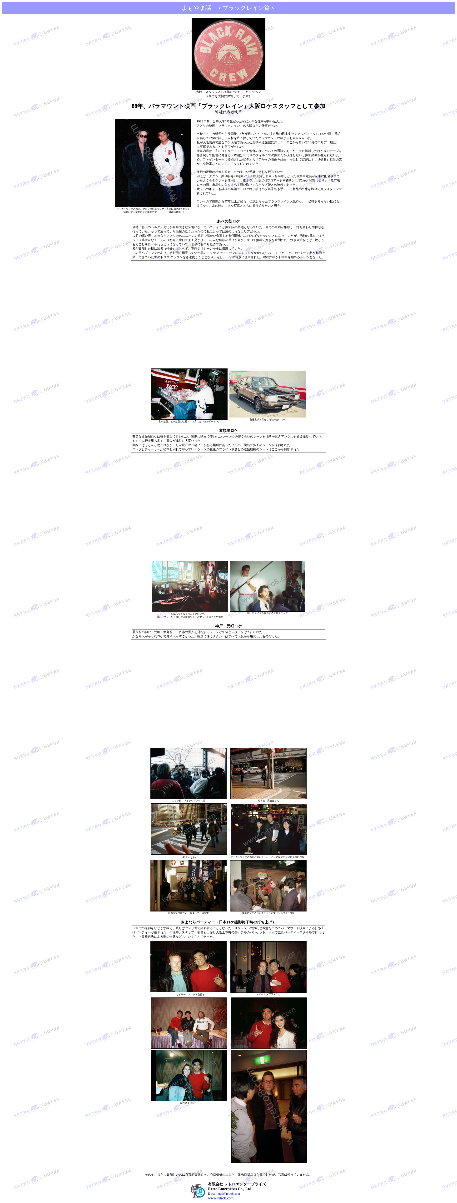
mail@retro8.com (229, 1193)
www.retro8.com (220, 1198)
